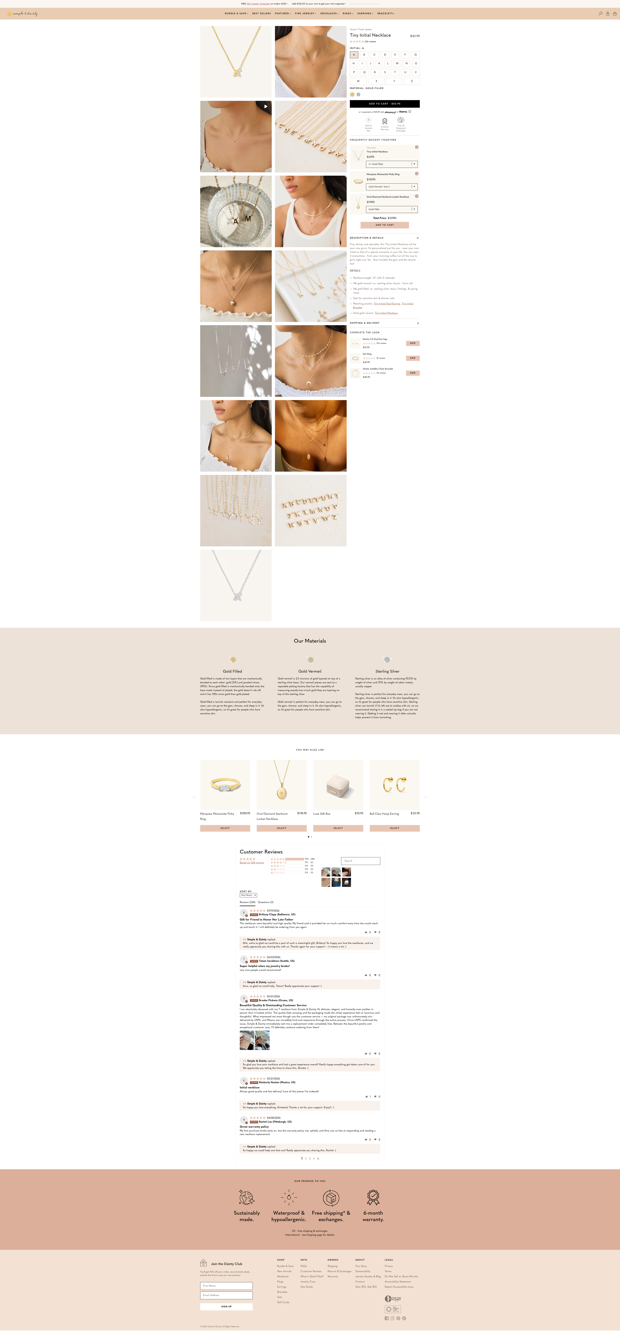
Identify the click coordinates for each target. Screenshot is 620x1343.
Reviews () (247, 902)
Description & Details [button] (367, 238)
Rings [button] (347, 13)
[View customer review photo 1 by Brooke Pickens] (247, 1040)
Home (353, 29)
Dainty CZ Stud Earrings (375, 339)
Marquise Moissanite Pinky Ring (383, 174)
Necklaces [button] (328, 13)
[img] (258, 911)
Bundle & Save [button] (235, 13)
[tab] (308, 836)
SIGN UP (226, 1307)
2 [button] (305, 1158)
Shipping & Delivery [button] (365, 323)
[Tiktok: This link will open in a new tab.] (404, 1318)
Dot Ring (367, 354)
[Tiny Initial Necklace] (416, 147)
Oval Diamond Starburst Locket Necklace (388, 197)
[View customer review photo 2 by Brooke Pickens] (262, 1040)
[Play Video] (265, 106)
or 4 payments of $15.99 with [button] (379, 112)
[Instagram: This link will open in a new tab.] (392, 1318)
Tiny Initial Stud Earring (387, 304)
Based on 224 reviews (252, 863)
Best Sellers (261, 13)
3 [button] (309, 1158)
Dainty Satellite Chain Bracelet (378, 369)
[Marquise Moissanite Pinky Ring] (416, 173)
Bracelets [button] (385, 13)
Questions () (265, 902)
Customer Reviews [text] (261, 852)
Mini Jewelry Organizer (258, 4)
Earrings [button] (364, 13)
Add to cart (385, 104)
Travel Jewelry (365, 29)
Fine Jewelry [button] (305, 13)
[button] (602, 13)
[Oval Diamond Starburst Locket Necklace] (416, 196)
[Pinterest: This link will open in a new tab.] (398, 1318)
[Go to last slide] (194, 797)
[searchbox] (360, 861)
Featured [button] (282, 13)
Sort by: (246, 891)
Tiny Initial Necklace (386, 313)
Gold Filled (353, 95)
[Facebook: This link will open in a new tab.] (387, 1318)
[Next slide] (425, 797)
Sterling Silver (359, 95)
